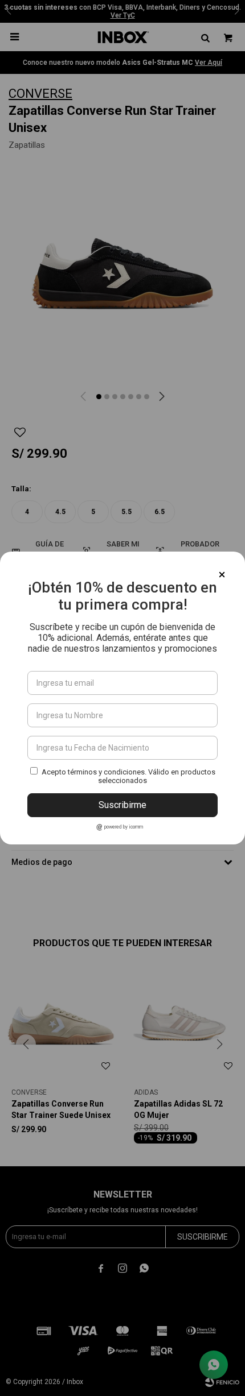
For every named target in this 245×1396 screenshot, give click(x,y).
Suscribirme (122, 805)
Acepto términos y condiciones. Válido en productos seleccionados (128, 776)
